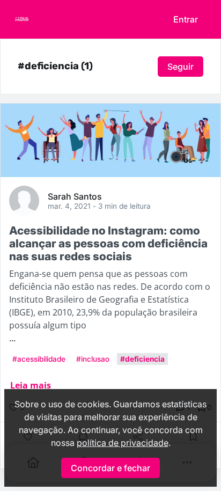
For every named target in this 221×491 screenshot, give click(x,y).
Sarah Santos (75, 196)
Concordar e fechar (110, 468)
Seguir (180, 66)
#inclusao (92, 359)
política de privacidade (122, 442)
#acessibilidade (38, 359)
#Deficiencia (142, 359)
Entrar (185, 19)
